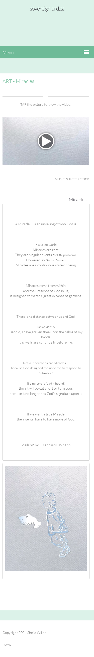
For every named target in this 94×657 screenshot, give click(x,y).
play (46, 141)
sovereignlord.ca (47, 8)
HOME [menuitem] (7, 644)
